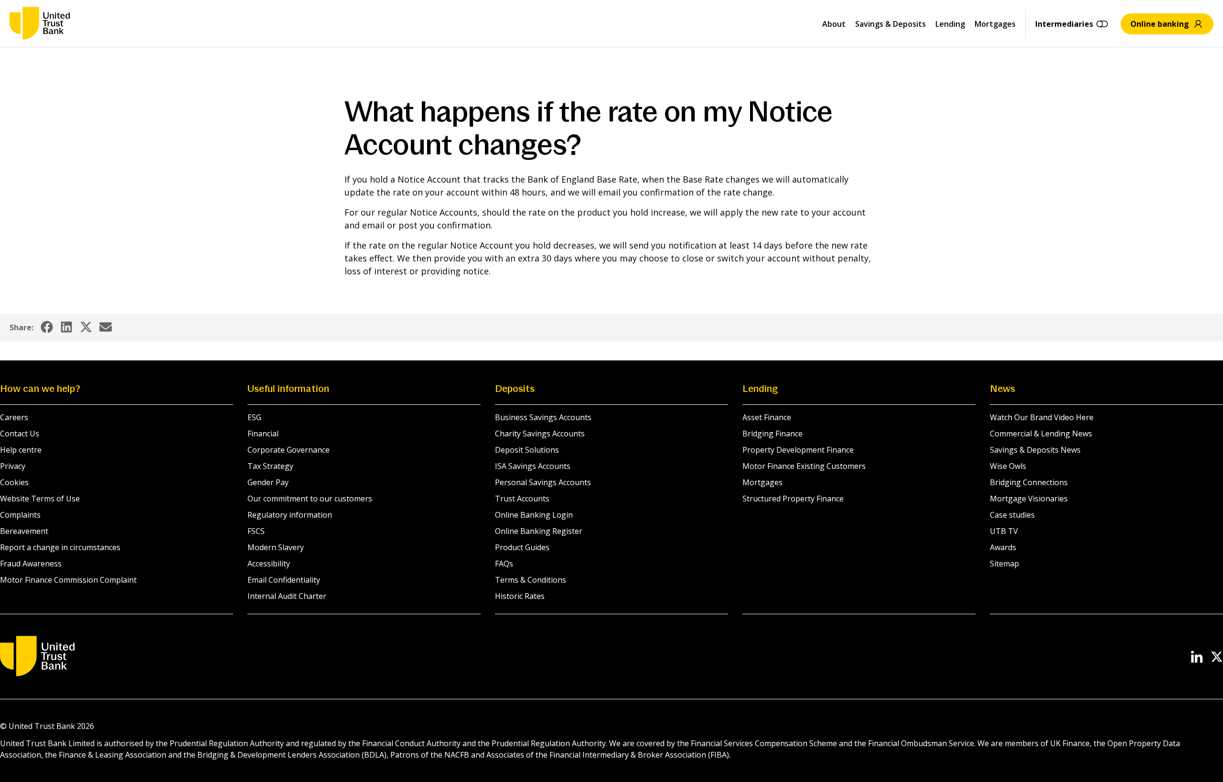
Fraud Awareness (31, 563)
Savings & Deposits (890, 24)
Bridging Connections (1029, 482)
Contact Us (19, 433)
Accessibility (268, 563)
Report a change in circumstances (60, 547)
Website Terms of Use (40, 498)
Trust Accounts (522, 498)
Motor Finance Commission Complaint (68, 580)
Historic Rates (520, 596)
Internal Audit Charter (286, 596)
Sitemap (1004, 563)
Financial (263, 433)
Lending (950, 24)
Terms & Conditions (530, 580)
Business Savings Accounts (543, 417)
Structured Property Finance (793, 498)
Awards (1003, 547)
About (834, 24)
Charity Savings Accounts (540, 433)
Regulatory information (289, 515)
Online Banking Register (538, 531)
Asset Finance (766, 417)
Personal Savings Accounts (543, 482)
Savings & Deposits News (1035, 450)
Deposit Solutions (527, 450)
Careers (14, 417)
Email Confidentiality (283, 580)
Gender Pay (268, 482)
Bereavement (24, 531)
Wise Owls (1008, 466)
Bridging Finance (772, 433)
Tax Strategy (270, 466)
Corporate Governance (288, 450)
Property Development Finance (798, 450)
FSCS (256, 531)
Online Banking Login (534, 515)
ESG (254, 417)
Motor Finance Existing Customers (804, 466)
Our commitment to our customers (309, 498)
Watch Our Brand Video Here (1042, 417)
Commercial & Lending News (1041, 433)
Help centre (21, 450)
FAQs (504, 563)
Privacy (12, 466)
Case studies (1012, 515)
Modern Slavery (275, 547)
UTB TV (1004, 531)
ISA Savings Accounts (532, 466)
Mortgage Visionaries (1029, 498)
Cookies (14, 482)
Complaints (20, 515)
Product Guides (522, 547)
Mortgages (995, 24)
